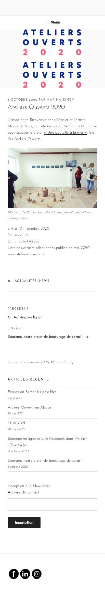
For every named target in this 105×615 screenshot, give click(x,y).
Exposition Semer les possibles (32, 392)
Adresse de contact (23, 492)
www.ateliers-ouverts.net (27, 254)
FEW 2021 (16, 423)
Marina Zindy (60, 100)
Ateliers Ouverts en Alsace (29, 408)
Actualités (26, 281)
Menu (55, 22)
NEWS (44, 281)
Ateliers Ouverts (27, 139)
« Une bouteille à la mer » (65, 133)
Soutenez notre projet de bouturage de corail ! (45, 461)
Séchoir (70, 126)
